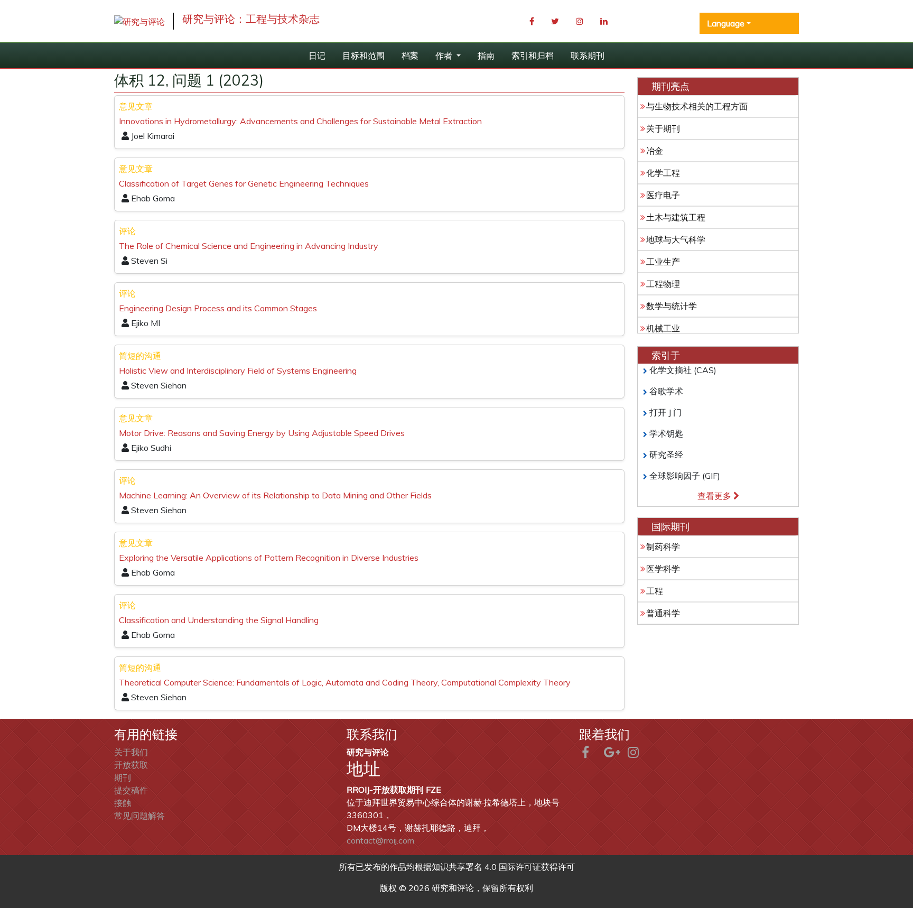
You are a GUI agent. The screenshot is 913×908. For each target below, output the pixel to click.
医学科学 (663, 568)
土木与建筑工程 (675, 217)
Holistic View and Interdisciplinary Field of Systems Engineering (238, 370)
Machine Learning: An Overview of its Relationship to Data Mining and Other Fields (275, 495)
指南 (486, 55)
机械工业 (663, 328)
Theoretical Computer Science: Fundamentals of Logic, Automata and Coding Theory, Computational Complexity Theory (345, 682)
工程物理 (663, 284)
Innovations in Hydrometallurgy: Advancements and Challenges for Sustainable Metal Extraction (300, 121)
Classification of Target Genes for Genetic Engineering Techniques (244, 183)
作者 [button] (444, 55)
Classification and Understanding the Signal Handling (219, 620)
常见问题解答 (139, 815)
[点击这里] (139, 21)
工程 (654, 591)
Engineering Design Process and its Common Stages (218, 308)
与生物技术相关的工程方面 (697, 106)
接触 (122, 803)
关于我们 (131, 752)
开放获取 (131, 764)
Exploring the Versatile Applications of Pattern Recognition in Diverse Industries (268, 557)
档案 (410, 55)
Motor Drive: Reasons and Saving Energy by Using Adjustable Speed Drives (262, 433)
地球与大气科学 (675, 239)
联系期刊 (587, 55)
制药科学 (663, 546)
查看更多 (715, 495)
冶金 (654, 150)
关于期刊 (663, 128)
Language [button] (725, 23)
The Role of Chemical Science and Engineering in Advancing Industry (248, 245)
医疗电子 (663, 195)
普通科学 (663, 613)
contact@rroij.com (380, 840)
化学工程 (663, 173)
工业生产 (663, 261)
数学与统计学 (671, 306)
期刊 (122, 777)
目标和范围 (363, 55)
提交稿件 (131, 790)
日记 (317, 55)
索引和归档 (532, 55)
